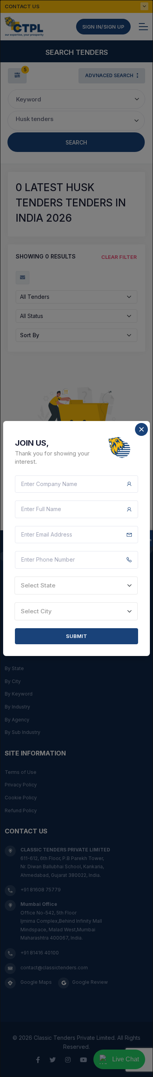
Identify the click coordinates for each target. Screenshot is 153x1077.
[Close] (141, 429)
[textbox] (76, 585)
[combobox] (76, 585)
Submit (76, 636)
